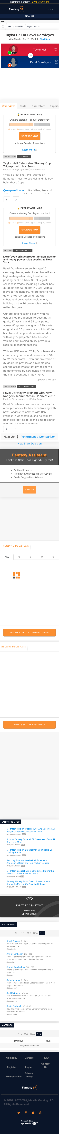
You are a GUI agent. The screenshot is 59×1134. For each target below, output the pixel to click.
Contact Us (45, 1065)
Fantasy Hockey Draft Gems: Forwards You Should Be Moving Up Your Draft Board (28, 882)
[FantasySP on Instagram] (26, 1113)
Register (11, 1067)
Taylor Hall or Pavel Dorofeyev (36, 26)
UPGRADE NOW (29, 136)
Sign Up (29, 16)
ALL (7, 557)
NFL (23, 933)
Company (11, 1057)
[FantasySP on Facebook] (33, 1113)
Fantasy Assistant (29, 455)
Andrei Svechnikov (16, 967)
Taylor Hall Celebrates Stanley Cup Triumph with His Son (27, 165)
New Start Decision (30, 443)
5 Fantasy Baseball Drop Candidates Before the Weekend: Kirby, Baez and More (30, 872)
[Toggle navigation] (4, 9)
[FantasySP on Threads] (40, 1113)
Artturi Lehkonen (15, 954)
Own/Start (38, 106)
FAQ (46, 1057)
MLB (29, 933)
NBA (35, 933)
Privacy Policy (29, 1075)
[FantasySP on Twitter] (19, 1113)
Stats (23, 106)
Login (28, 1067)
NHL (3, 21)
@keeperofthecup (14, 190)
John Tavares (13, 980)
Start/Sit (19, 26)
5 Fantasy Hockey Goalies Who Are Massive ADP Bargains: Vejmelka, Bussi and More (31, 830)
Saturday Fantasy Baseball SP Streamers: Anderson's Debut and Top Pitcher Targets (28, 861)
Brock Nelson (13, 941)
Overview (8, 106)
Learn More (28, 149)
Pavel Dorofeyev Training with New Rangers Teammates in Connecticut (28, 394)
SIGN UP (29, 489)
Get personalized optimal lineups (29, 632)
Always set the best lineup (29, 724)
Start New (45, 39)
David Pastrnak (14, 1006)
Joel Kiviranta (13, 993)
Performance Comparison (38, 436)
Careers (29, 1057)
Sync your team (40, 1)
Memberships (13, 1076)
